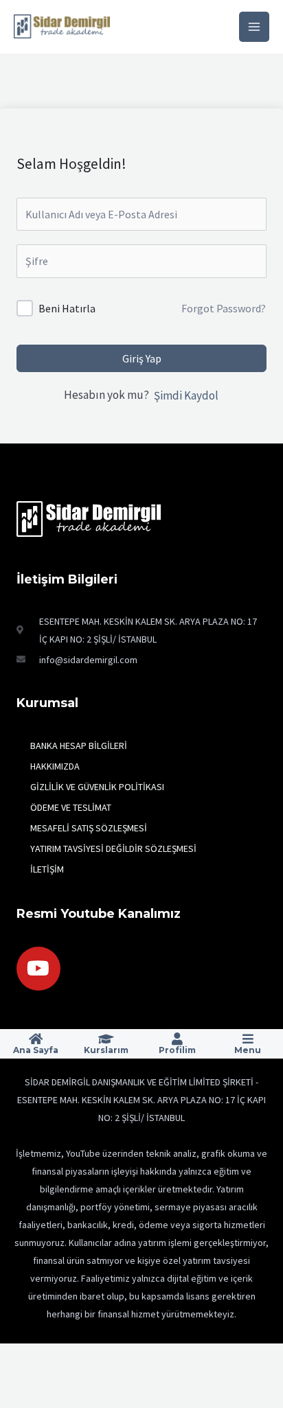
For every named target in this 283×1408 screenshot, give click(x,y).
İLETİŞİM (47, 869)
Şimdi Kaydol (186, 395)
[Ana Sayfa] (36, 1038)
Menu (247, 1050)
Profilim (177, 1050)
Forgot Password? (223, 308)
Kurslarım (106, 1050)
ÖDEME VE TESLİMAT (70, 807)
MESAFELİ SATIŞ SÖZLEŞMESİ (88, 828)
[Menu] (248, 1038)
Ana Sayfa (35, 1050)
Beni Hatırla (66, 308)
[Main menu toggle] (254, 27)
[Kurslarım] (106, 1038)
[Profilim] (177, 1038)
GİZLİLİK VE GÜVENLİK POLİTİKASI (97, 787)
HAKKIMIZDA (55, 766)
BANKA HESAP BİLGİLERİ (78, 745)
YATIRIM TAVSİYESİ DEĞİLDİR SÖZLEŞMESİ (113, 848)
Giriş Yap (141, 358)
